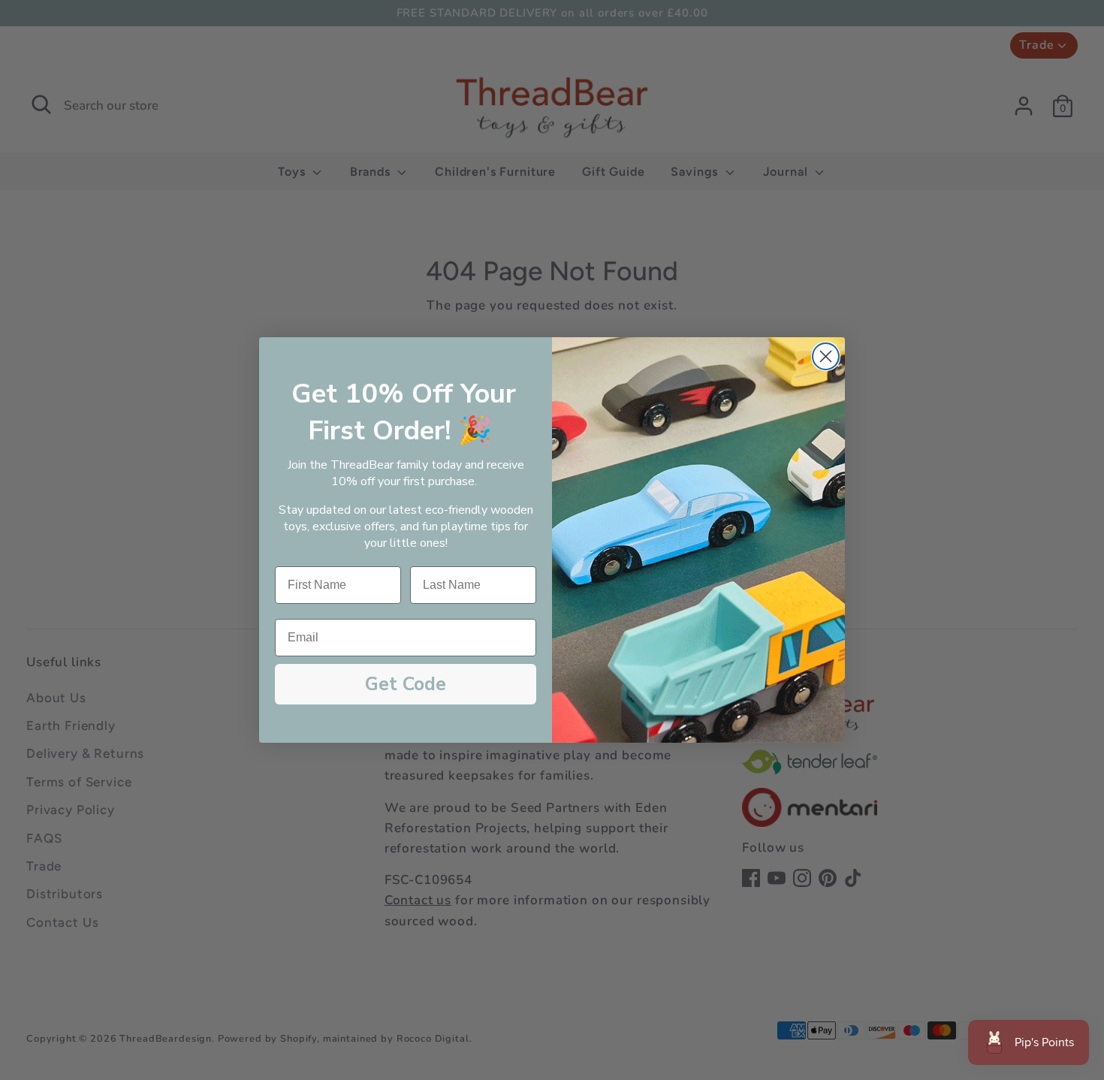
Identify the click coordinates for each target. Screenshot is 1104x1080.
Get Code (405, 684)
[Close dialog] (826, 356)
